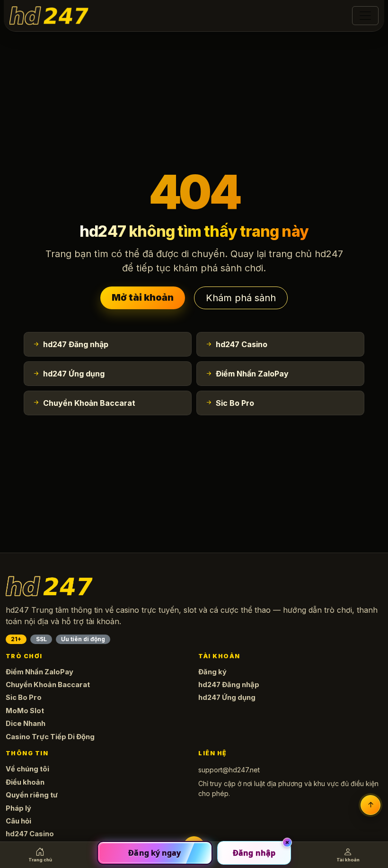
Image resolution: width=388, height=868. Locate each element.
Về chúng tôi (27, 769)
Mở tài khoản (143, 297)
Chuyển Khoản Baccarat (48, 684)
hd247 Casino (30, 834)
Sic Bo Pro (24, 697)
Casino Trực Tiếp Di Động (50, 737)
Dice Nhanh (25, 723)
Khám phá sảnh (241, 298)
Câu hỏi (18, 821)
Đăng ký (212, 672)
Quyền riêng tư (32, 795)
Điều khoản (25, 782)
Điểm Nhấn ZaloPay (39, 672)
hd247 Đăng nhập (228, 684)
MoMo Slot (25, 711)
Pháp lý (18, 808)
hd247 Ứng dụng (227, 697)
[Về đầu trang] (370, 805)
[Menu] (365, 15)
